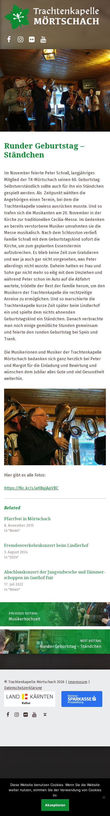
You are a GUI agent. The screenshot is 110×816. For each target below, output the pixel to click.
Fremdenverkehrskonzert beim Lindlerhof (46, 545)
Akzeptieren (55, 805)
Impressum (77, 682)
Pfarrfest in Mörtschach (27, 519)
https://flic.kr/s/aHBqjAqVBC (31, 488)
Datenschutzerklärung (23, 687)
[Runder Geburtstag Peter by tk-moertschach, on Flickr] (55, 426)
